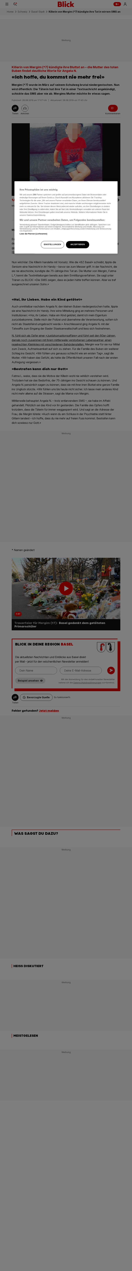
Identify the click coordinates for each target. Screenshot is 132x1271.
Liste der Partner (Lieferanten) (33, 234)
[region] (66, 217)
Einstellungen (52, 245)
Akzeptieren (77, 245)
